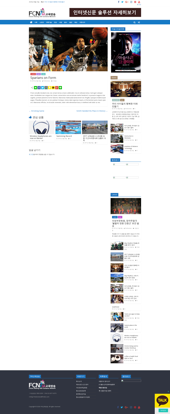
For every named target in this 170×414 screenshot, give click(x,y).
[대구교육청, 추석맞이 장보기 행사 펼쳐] (117, 125)
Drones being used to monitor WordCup (131, 347)
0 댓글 (54, 81)
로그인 (139, 4)
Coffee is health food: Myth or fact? (131, 357)
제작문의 (163, 410)
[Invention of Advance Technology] (117, 145)
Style (38, 74)
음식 (65, 22)
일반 (70, 22)
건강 (55, 22)
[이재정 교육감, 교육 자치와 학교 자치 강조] (117, 295)
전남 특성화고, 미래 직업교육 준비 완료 (131, 277)
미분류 (115, 217)
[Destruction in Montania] (117, 135)
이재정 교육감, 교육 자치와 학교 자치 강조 (131, 297)
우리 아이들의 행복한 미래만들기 (54, 2)
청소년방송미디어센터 (83, 397)
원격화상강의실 (81, 394)
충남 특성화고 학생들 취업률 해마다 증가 (131, 244)
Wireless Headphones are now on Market (40, 137)
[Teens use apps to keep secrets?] (117, 313)
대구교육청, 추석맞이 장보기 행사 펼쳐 (131, 127)
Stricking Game (36, 111)
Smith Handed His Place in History (92, 111)
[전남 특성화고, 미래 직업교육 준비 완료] (117, 275)
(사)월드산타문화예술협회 (107, 384)
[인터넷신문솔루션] (31, 22)
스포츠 (42, 22)
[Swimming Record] (68, 122)
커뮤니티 (82, 22)
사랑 (60, 22)
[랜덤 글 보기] (139, 22)
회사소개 (79, 381)
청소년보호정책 (81, 391)
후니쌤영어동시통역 (105, 391)
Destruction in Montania (128, 137)
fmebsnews (46, 81)
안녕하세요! (115, 307)
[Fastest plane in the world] (117, 324)
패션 (75, 22)
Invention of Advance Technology (131, 147)
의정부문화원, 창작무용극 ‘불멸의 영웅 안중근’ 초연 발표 (125, 223)
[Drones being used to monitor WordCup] (117, 345)
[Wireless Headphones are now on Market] (42, 122)
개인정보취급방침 (81, 388)
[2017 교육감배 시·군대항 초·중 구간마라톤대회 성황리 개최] (95, 122)
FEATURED (116, 100)
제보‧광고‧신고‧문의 (82, 384)
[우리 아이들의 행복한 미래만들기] (126, 82)
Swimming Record (64, 136)
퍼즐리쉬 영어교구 (104, 381)
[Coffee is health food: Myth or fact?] (117, 355)
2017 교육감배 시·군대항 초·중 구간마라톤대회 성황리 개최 (94, 138)
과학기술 (49, 22)
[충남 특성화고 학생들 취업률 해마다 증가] (117, 242)
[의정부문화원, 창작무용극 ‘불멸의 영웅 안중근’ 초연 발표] (126, 199)
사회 (36, 22)
